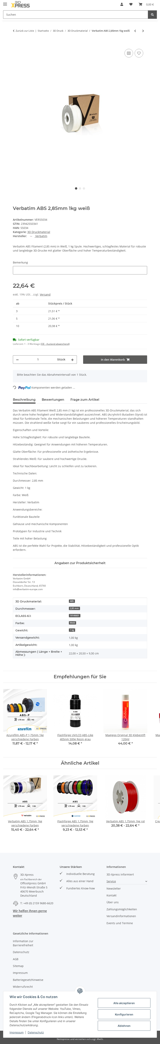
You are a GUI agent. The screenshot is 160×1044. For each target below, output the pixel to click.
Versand (45, 294)
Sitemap (18, 966)
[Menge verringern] (17, 360)
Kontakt (111, 895)
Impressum (17, 1032)
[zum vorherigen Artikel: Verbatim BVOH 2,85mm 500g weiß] (135, 31)
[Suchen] (152, 14)
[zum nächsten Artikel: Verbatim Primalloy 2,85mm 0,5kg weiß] (143, 31)
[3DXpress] (20, 4)
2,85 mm (74, 608)
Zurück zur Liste (25, 30)
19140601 (74, 615)
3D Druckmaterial (38, 232)
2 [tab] (80, 188)
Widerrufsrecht (23, 986)
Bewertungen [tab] (53, 399)
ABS (72, 601)
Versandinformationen (121, 916)
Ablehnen (124, 1025)
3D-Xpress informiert (120, 874)
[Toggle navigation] (5, 2)
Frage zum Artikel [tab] (84, 399)
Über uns (113, 902)
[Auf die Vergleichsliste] (128, 53)
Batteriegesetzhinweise (28, 980)
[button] (121, 4)
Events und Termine (120, 923)
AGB (15, 959)
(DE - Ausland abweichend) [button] (55, 344)
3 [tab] (84, 188)
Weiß (72, 622)
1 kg (72, 630)
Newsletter (114, 888)
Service (111, 881)
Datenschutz (36, 1032)
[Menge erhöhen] (72, 360)
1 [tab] (76, 188)
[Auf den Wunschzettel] (139, 53)
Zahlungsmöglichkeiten (122, 909)
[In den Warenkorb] (16, 43)
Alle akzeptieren (124, 1003)
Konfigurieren (124, 1014)
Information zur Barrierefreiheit (23, 943)
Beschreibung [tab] (24, 399)
